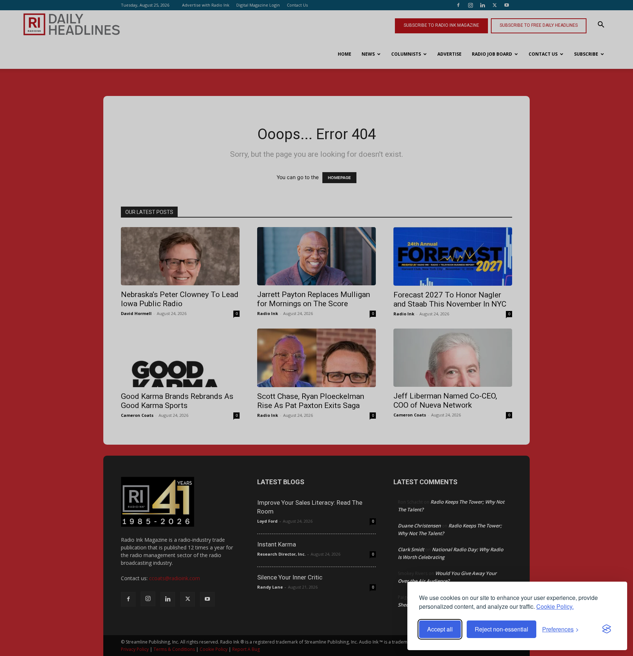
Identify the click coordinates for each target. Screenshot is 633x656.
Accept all (440, 629)
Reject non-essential (501, 629)
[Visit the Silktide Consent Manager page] (606, 629)
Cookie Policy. (555, 606)
